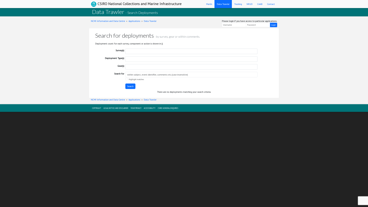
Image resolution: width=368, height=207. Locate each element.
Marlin (209, 4)
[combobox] (191, 51)
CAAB (259, 4)
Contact (271, 4)
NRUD (250, 4)
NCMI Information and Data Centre (108, 21)
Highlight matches (136, 79)
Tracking (238, 4)
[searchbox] (128, 51)
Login (273, 25)
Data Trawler (223, 4)
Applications (134, 21)
